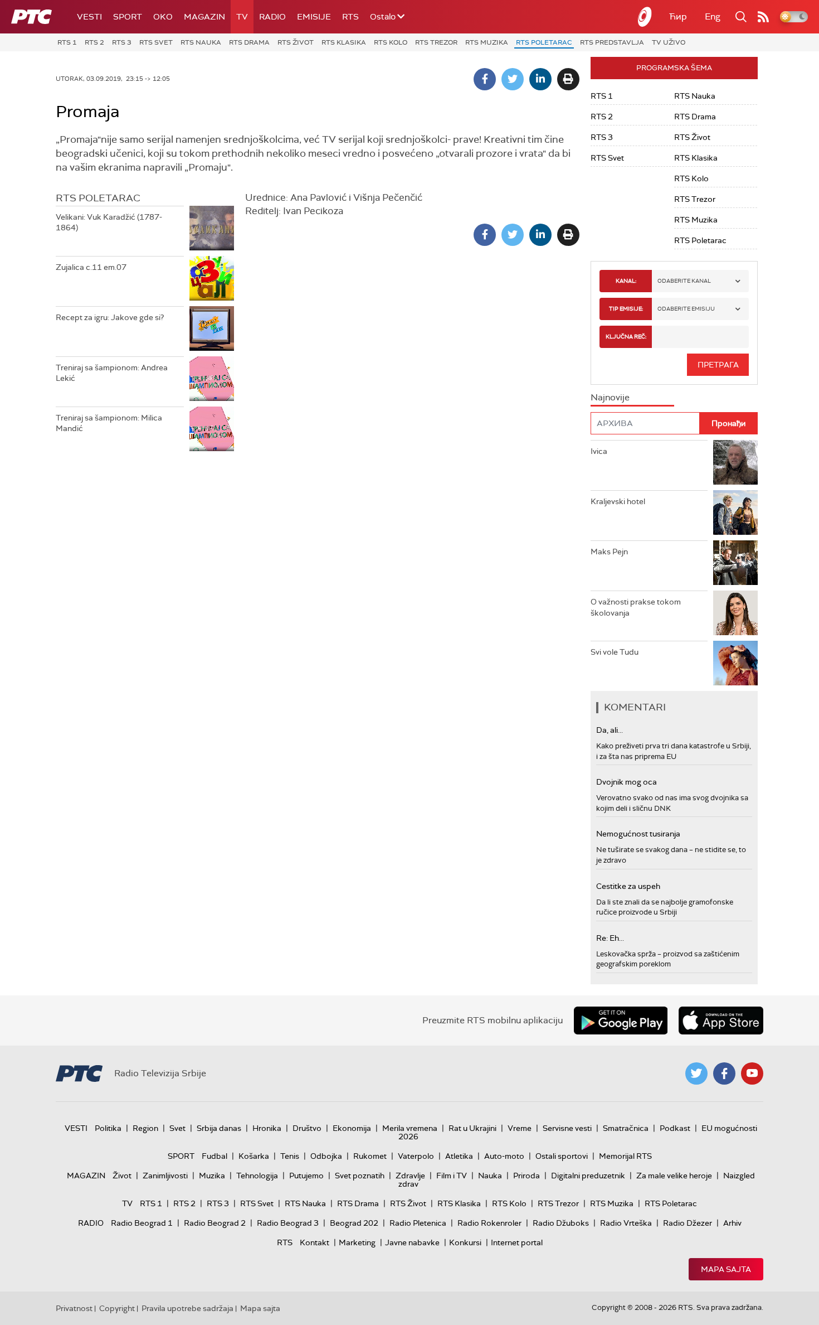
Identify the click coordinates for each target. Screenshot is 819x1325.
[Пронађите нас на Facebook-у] (724, 1073)
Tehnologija (257, 1176)
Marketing (357, 1242)
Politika (108, 1128)
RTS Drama (249, 42)
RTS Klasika (343, 42)
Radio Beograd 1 (142, 1223)
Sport (127, 16)
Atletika (459, 1156)
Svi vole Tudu (614, 652)
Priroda (526, 1176)
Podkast (675, 1128)
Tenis (289, 1156)
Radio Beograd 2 (215, 1223)
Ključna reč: (626, 336)
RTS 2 (94, 42)
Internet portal (517, 1242)
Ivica (599, 451)
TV (242, 16)
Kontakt (314, 1242)
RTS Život (295, 42)
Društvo (306, 1128)
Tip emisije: (626, 308)
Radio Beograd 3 (288, 1223)
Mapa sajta (726, 1269)
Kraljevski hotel (618, 501)
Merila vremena (409, 1128)
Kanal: (626, 280)
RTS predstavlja (612, 42)
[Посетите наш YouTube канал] (752, 1073)
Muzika (212, 1176)
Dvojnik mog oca (626, 782)
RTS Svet (156, 42)
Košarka (253, 1156)
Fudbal (214, 1156)
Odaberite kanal (684, 280)
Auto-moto (504, 1156)
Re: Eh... (610, 938)
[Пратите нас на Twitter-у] (696, 1073)
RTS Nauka (201, 42)
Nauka (490, 1176)
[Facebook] (485, 79)
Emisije (314, 16)
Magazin (204, 16)
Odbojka (326, 1156)
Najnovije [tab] (610, 397)
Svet (177, 1128)
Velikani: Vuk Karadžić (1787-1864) (109, 222)
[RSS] (763, 16)
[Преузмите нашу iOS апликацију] (721, 1020)
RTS (350, 16)
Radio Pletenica (417, 1223)
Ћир (678, 16)
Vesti (89, 16)
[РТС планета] (645, 16)
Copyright (117, 1308)
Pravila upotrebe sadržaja (187, 1308)
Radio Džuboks (561, 1223)
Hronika (266, 1128)
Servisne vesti (567, 1128)
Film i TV (451, 1176)
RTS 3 (121, 42)
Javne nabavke (412, 1242)
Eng (712, 16)
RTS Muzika (486, 42)
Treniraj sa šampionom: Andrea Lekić (112, 373)
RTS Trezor (436, 42)
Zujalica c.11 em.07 (91, 267)
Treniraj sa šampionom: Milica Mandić (109, 423)
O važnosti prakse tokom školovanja (636, 607)
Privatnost (74, 1308)
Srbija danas (219, 1128)
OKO (163, 16)
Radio (272, 16)
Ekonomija (352, 1128)
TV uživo (668, 42)
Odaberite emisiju (686, 308)
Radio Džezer (687, 1223)
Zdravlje (410, 1176)
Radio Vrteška (626, 1223)
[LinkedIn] (540, 79)
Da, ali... (609, 730)
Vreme (520, 1128)
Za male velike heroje (674, 1176)
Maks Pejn (609, 552)
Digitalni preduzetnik (588, 1176)
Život (122, 1176)
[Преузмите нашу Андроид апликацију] (620, 1020)
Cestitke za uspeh (628, 886)
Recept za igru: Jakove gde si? (110, 317)
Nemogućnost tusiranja (638, 834)
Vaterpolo (416, 1156)
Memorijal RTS (625, 1156)
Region (145, 1128)
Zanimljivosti (165, 1176)
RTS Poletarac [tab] (98, 198)
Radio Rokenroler (489, 1223)
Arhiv (732, 1223)
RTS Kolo (390, 42)
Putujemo (306, 1176)
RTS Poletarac (544, 42)
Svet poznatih (359, 1176)
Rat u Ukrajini (472, 1128)
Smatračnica (626, 1128)
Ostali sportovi (561, 1156)
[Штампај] (568, 79)
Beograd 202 (354, 1223)
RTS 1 (67, 42)
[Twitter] (512, 79)
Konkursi (465, 1242)
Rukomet (370, 1156)
